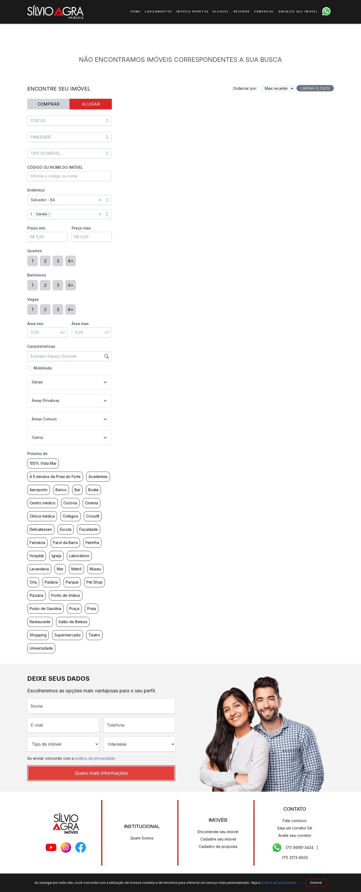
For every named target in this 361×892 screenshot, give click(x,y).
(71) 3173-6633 (295, 857)
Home (136, 11)
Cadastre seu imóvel (218, 839)
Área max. (81, 323)
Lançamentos (158, 11)
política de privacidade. (279, 883)
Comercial (264, 11)
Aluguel (221, 11)
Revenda (242, 11)
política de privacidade (95, 758)
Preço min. (37, 228)
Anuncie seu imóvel (298, 11)
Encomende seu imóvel (218, 831)
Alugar (91, 104)
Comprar (48, 104)
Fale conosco (295, 820)
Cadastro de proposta (218, 846)
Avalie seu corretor (294, 835)
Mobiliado (43, 368)
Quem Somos (142, 838)
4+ (70, 261)
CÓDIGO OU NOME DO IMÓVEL (55, 167)
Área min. (35, 323)
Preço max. (82, 228)
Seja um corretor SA (294, 828)
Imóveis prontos (192, 11)
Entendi (316, 883)
